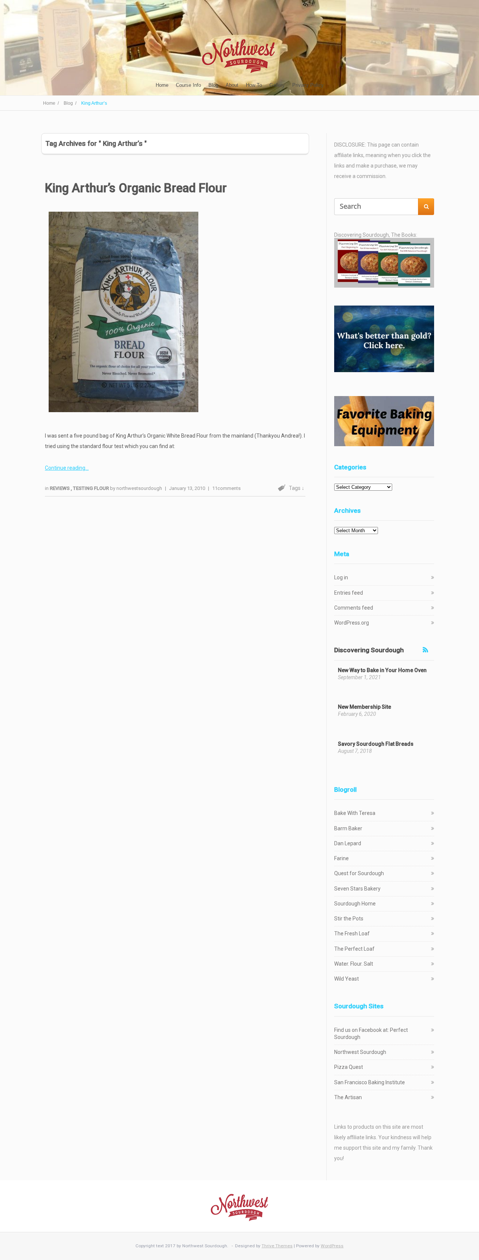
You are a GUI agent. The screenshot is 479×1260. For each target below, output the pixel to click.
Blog (213, 85)
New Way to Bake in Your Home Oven (382, 670)
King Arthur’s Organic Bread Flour (136, 188)
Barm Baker (348, 828)
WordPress (332, 1245)
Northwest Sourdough (360, 1052)
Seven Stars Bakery (357, 889)
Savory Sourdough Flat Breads (376, 744)
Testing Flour (91, 488)
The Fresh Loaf (352, 933)
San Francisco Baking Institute (369, 1082)
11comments (226, 488)
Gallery (277, 85)
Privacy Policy (308, 85)
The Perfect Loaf (354, 949)
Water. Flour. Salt (353, 964)
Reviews (60, 488)
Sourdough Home (355, 904)
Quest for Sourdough (359, 873)
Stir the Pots (348, 919)
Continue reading (65, 468)
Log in (341, 577)
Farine (341, 858)
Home (162, 85)
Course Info (188, 85)
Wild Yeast (346, 979)
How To (254, 85)
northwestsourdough (139, 488)
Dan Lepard (347, 843)
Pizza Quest (348, 1067)
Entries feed (348, 593)
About (232, 85)
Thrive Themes (277, 1245)
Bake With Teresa (354, 813)
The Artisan (348, 1097)
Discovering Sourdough (369, 650)
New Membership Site (364, 707)
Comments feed (353, 608)
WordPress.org (351, 623)
